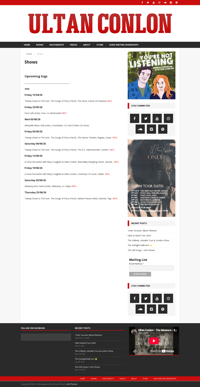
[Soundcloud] (165, 2)
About (86, 44)
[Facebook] (142, 2)
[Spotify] (176, 2)
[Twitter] (148, 2)
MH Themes (72, 384)
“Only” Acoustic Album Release (142, 230)
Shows (39, 44)
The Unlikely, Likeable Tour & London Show (148, 240)
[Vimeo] (170, 2)
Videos (73, 44)
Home (27, 44)
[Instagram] (159, 2)
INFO (109, 101)
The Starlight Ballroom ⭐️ (140, 245)
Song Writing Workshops (123, 44)
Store (99, 44)
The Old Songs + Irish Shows (141, 250)
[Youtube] (153, 2)
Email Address (136, 263)
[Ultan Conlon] (100, 40)
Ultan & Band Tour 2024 (139, 235)
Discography (56, 44)
